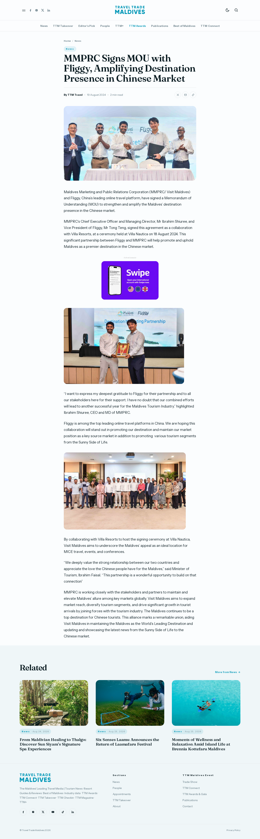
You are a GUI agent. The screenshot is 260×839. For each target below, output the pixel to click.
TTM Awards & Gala (195, 794)
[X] (42, 10)
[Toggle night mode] (227, 10)
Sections (119, 775)
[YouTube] (53, 812)
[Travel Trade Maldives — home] (130, 10)
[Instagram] (36, 10)
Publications (159, 26)
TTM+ (119, 26)
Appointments (122, 794)
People (105, 26)
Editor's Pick (86, 26)
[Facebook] (30, 10)
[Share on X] (178, 95)
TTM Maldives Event (198, 775)
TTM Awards (137, 26)
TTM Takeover (63, 26)
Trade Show (190, 782)
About (116, 806)
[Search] (236, 10)
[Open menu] (24, 10)
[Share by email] (185, 95)
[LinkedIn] (48, 10)
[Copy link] (193, 95)
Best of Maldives (184, 26)
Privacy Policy (233, 830)
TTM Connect (210, 26)
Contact (188, 806)
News (44, 26)
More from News (226, 672)
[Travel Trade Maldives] (35, 777)
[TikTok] (62, 812)
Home (67, 40)
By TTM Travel (73, 94)
